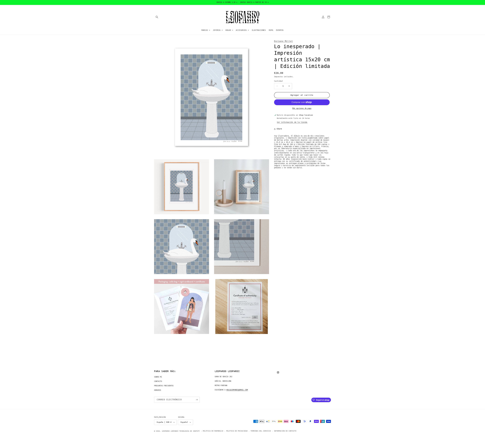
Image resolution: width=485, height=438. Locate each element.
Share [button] (279, 129)
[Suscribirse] (196, 400)
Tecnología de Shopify (189, 431)
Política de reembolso (213, 431)
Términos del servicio (261, 431)
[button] (157, 17)
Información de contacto (285, 431)
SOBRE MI (158, 377)
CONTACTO (158, 381)
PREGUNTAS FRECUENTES (164, 386)
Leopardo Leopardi (170, 431)
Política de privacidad (237, 431)
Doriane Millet (283, 41)
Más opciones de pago (301, 108)
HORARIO (157, 390)
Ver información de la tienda (292, 122)
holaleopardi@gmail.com (237, 390)
